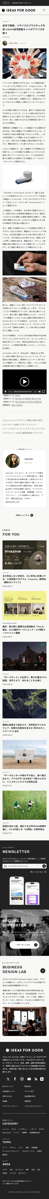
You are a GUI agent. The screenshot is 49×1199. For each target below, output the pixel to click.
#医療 (16, 424)
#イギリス (23, 424)
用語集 (4, 1101)
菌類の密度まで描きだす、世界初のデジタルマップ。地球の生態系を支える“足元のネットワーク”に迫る (24, 728)
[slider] (23, 391)
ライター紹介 (29, 1091)
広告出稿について (8, 1091)
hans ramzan (16, 405)
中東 (32, 1170)
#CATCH (33, 424)
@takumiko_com (13, 502)
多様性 (39, 1151)
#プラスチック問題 (23, 420)
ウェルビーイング (28, 1151)
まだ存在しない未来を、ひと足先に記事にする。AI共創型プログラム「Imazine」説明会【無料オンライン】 (24, 579)
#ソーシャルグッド (10, 429)
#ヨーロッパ (7, 424)
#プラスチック (8, 433)
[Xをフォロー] (8, 1079)
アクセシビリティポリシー (33, 1106)
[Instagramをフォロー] (22, 1079)
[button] (24, 381)
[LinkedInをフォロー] (42, 1079)
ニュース (5, 21)
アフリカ (13, 1173)
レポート (33, 1129)
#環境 (34, 420)
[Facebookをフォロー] (15, 1079)
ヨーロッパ (19, 1170)
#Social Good (8, 420)
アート (4, 1148)
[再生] (5, 391)
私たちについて (8, 1086)
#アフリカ (40, 429)
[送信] (44, 866)
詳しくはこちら (36, 872)
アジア (4, 1170)
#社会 (18, 433)
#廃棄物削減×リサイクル (32, 433)
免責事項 (27, 1101)
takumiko (13, 43)
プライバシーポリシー (10, 1106)
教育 (27, 1148)
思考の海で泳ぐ (17, 498)
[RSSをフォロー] (35, 1079)
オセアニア (22, 1173)
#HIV (22, 429)
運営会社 (27, 1086)
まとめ (41, 1129)
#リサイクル (29, 429)
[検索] (44, 10)
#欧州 (39, 420)
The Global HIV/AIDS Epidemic (28, 402)
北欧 (27, 1170)
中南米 (4, 1173)
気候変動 (34, 1148)
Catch (17, 395)
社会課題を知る (30, 1096)
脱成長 (4, 1155)
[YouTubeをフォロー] (29, 1079)
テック (20, 1148)
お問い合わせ (7, 1096)
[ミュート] (39, 391)
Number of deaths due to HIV (28, 399)
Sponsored (6, 1133)
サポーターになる (23, 945)
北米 (38, 1170)
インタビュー (23, 1129)
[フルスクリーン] (43, 391)
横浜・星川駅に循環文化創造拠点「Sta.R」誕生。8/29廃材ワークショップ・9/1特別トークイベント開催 (24, 629)
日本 (11, 1170)
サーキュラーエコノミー (11, 1151)
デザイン (13, 1148)
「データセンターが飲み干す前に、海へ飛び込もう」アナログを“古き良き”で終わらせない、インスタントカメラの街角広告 (24, 778)
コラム (13, 1129)
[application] (24, 381)
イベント (16, 1133)
